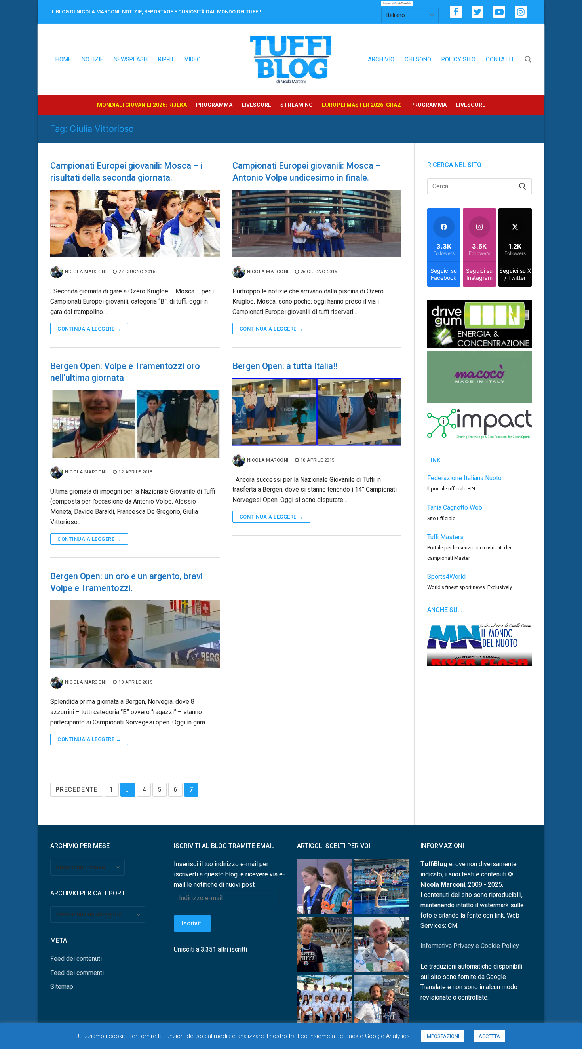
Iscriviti (192, 923)
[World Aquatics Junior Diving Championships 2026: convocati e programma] (324, 1004)
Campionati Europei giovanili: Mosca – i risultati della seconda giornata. (126, 171)
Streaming (296, 105)
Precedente (76, 789)
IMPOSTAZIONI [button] (442, 1036)
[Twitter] (478, 12)
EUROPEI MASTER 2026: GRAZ (361, 105)
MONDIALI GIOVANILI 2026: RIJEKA (142, 105)
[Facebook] (456, 12)
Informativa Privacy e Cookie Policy (469, 946)
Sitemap (61, 986)
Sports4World (446, 576)
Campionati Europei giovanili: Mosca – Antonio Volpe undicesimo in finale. (306, 171)
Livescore (256, 105)
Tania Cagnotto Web (454, 507)
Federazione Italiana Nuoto (464, 478)
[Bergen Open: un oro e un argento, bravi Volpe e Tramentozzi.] (135, 634)
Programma (214, 105)
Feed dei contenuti (76, 958)
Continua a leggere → (89, 329)
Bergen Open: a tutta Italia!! (285, 366)
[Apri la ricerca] (528, 59)
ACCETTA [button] (489, 1036)
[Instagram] (521, 12)
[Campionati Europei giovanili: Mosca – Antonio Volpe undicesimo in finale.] (317, 223)
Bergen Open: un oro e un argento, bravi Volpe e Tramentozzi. (126, 582)
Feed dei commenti (77, 973)
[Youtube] (499, 12)
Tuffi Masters (445, 537)
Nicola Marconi (86, 271)
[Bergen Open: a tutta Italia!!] (317, 412)
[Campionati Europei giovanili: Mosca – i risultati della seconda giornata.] (135, 223)
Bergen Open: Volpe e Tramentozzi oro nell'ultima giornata (125, 372)
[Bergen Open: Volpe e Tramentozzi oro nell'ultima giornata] (135, 424)
